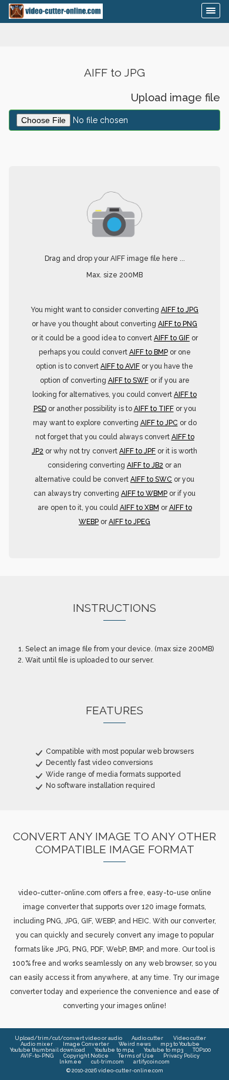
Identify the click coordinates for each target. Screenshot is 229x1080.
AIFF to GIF (172, 338)
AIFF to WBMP (144, 493)
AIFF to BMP (148, 352)
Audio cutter (147, 1038)
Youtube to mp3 (163, 1050)
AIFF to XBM (139, 507)
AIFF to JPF (137, 451)
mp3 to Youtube (180, 1044)
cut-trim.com (107, 1062)
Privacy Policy (181, 1056)
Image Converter (86, 1044)
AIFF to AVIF (120, 366)
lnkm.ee (70, 1062)
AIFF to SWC (151, 479)
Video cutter (189, 1038)
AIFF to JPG (179, 310)
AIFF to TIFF (154, 409)
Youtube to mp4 (114, 1050)
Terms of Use (136, 1056)
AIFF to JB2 (145, 465)
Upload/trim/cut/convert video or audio (68, 1038)
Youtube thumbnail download (47, 1050)
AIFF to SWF (128, 380)
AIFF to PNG (177, 324)
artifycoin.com (151, 1062)
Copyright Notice (86, 1056)
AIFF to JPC (159, 423)
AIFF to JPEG (129, 522)
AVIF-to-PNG (37, 1056)
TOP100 (202, 1050)
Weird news (135, 1044)
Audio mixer (37, 1044)
